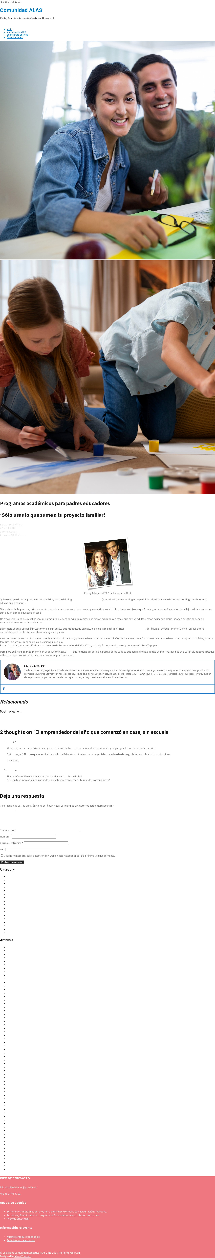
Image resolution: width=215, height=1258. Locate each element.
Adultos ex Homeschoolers (22, 890)
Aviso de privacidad (18, 1218)
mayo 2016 (13, 986)
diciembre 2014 (15, 1028)
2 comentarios (8, 531)
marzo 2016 (13, 993)
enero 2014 (13, 1060)
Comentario (7, 830)
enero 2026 (13, 947)
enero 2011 (13, 1165)
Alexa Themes (22, 1256)
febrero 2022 (14, 957)
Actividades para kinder (20, 876)
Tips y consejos (15, 929)
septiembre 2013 (16, 1070)
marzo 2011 (13, 1158)
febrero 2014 (14, 1056)
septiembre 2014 (16, 1039)
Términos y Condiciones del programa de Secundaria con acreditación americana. (53, 1215)
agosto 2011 (13, 1141)
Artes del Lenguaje (17, 894)
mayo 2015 (13, 1010)
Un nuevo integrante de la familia (20, 719)
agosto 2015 (14, 1003)
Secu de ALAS (14, 926)
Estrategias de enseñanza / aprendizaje (29, 904)
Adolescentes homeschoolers (24, 887)
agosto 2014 (14, 1042)
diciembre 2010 (15, 1169)
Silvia (10, 742)
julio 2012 (12, 1102)
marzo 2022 (13, 954)
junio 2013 (12, 1081)
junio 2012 (12, 1106)
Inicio (9, 29)
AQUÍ (69, 651)
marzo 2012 (13, 1116)
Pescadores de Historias (20, 918)
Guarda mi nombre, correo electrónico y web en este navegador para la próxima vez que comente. (59, 855)
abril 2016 (12, 989)
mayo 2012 (13, 1109)
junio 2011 (12, 1148)
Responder (13, 766)
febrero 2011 (14, 1162)
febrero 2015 (14, 1021)
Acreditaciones (15, 37)
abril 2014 (12, 1049)
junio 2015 (12, 1007)
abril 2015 (12, 1014)
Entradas (12, 901)
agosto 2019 (14, 964)
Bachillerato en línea (17, 34)
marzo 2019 (13, 968)
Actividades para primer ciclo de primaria (30, 880)
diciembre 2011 (15, 1127)
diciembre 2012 (15, 1095)
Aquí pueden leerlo (135, 628)
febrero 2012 (14, 1120)
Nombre (5, 836)
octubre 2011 (14, 1134)
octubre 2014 (14, 1035)
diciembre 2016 (15, 979)
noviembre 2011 (16, 1130)
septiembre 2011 (16, 1137)
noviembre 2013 (16, 1063)
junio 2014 (12, 1046)
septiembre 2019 (16, 961)
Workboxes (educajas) (19, 933)
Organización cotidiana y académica (27, 915)
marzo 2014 (13, 1053)
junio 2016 (12, 982)
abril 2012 (12, 1113)
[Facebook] (3, 689)
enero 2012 (13, 1123)
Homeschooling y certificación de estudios (31, 911)
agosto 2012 (14, 1098)
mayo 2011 (13, 1151)
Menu (3, 24)
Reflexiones (19, 535)
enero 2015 (13, 1024)
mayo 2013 (13, 1084)
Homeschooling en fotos (21, 908)
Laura (10, 770)
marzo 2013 (13, 1088)
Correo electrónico (11, 843)
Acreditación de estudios (21, 1240)
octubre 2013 (14, 1067)
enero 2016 (13, 996)
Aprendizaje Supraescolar (86, 599)
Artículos (5, 535)
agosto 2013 (14, 1074)
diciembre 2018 (15, 972)
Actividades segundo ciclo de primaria (28, 883)
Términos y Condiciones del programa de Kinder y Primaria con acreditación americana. (57, 1211)
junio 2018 (12, 975)
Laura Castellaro (12, 524)
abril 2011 (12, 1155)
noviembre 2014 (16, 1031)
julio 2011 (12, 1144)
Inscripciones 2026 (16, 32)
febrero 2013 (14, 1091)
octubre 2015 (14, 1000)
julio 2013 (12, 1077)
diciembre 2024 (16, 950)
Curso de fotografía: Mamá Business (22, 722)
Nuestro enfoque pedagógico (23, 1237)
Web (2, 849)
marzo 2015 (13, 1017)
